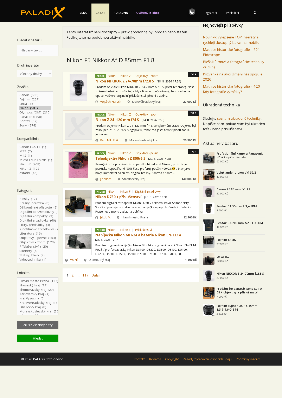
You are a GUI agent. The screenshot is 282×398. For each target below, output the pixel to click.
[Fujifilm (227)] (35, 99)
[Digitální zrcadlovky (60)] (38, 220)
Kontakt (139, 359)
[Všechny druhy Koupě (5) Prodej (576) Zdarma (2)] (34, 73)
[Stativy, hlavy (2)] (38, 255)
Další (97, 275)
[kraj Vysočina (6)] (38, 298)
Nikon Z (125, 76)
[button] (192, 11)
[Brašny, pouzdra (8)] (38, 203)
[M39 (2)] (35, 151)
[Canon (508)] (35, 95)
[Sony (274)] (35, 125)
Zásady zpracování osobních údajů (207, 359)
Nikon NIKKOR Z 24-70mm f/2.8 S (124, 81)
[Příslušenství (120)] (38, 246)
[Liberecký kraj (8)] (38, 307)
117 (86, 275)
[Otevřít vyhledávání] (255, 13)
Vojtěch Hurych (110, 102)
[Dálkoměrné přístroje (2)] (38, 207)
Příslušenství (143, 230)
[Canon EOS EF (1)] (35, 147)
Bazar (100, 13)
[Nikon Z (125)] (35, 168)
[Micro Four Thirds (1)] (35, 160)
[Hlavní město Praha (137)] (38, 281)
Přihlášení (232, 13)
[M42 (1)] (35, 155)
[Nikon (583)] (35, 108)
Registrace (211, 13)
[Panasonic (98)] (35, 116)
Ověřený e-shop (148, 13)
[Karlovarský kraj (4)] (38, 294)
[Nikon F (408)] (35, 164)
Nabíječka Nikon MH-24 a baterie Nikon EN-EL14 (138, 235)
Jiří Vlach (105, 179)
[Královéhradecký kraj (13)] (38, 302)
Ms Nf (74, 260)
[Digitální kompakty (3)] (38, 216)
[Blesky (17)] (38, 199)
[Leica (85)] (35, 103)
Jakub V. (105, 217)
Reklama (155, 359)
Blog (83, 13)
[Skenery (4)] (38, 251)
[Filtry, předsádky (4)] (38, 225)
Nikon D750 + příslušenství (118, 196)
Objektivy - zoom (146, 76)
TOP (193, 74)
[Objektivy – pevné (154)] (38, 238)
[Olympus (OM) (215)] (35, 112)
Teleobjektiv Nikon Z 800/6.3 (120, 158)
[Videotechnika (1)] (38, 259)
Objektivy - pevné (147, 153)
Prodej (101, 75)
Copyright (172, 359)
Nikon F (125, 191)
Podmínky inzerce (248, 359)
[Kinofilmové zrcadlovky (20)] (38, 229)
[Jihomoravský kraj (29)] (38, 289)
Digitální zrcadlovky (148, 191)
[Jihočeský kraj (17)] (38, 285)
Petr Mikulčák (109, 140)
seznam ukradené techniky (239, 118)
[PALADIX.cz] (43, 13)
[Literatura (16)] (38, 233)
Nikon (112, 76)
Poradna (121, 13)
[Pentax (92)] (35, 121)
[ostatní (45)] (35, 173)
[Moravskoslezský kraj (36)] (38, 311)
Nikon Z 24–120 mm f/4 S (117, 119)
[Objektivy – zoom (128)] (38, 242)
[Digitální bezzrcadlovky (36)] (38, 212)
